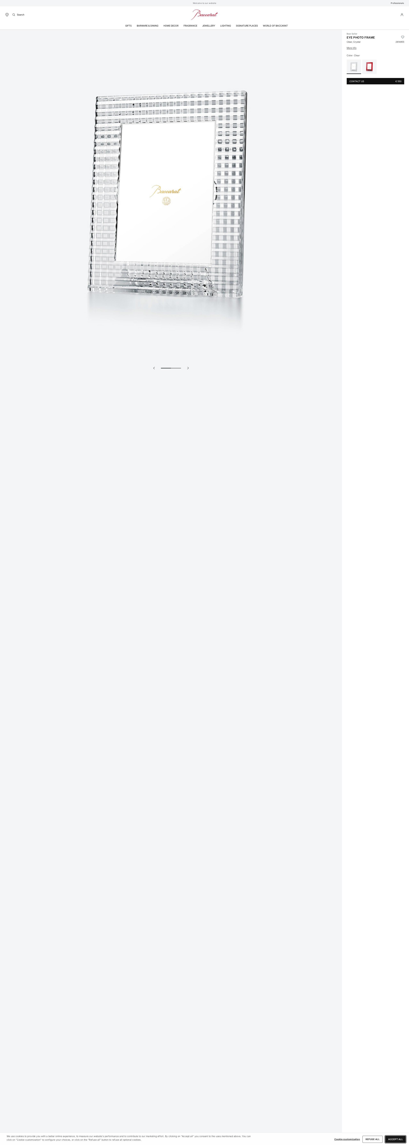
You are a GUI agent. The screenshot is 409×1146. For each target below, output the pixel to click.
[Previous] (154, 368)
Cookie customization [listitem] (347, 1139)
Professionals (397, 3)
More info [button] (351, 47)
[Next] (188, 368)
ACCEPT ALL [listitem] (395, 1139)
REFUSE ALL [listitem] (373, 1139)
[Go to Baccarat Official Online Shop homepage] (204, 14)
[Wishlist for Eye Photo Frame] (402, 37)
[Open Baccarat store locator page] (7, 14)
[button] (402, 15)
